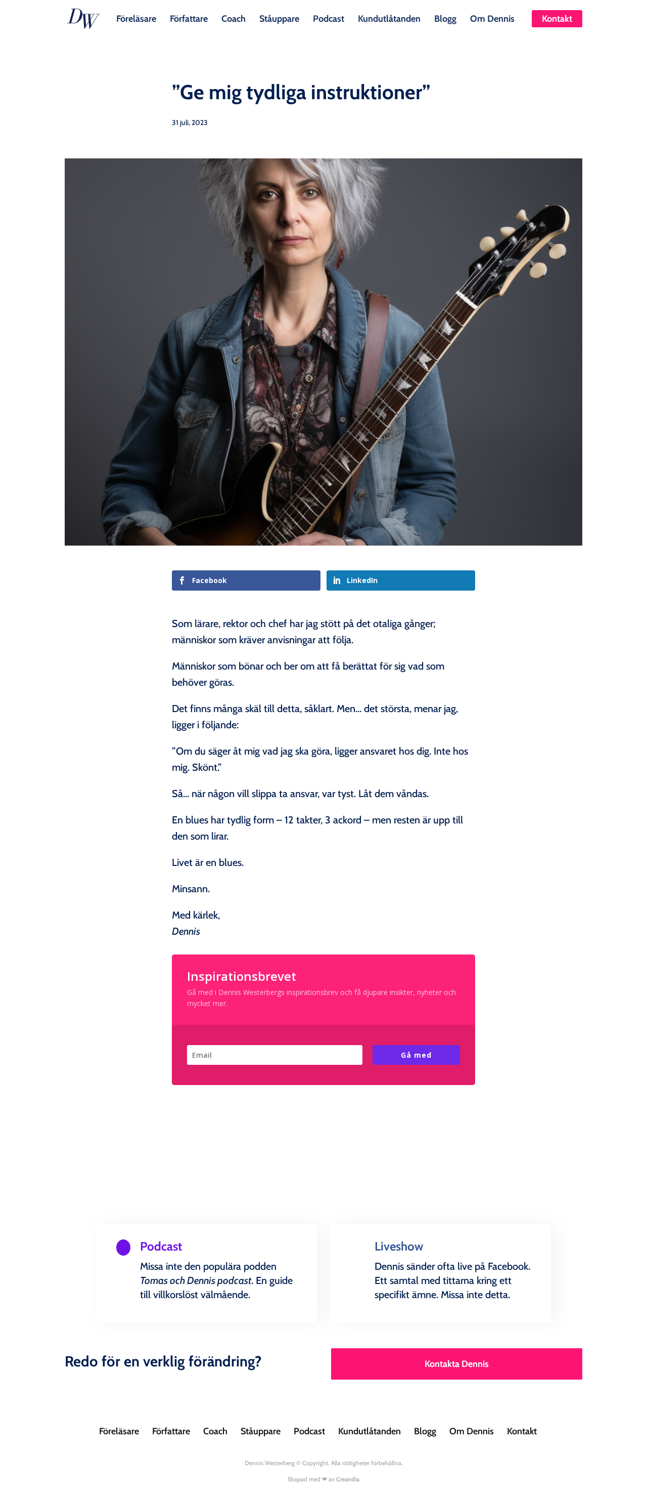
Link (138, 1320)
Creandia (347, 1479)
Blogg (445, 17)
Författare (189, 17)
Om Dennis (492, 17)
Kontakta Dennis (457, 1363)
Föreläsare (136, 17)
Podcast (328, 17)
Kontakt (557, 18)
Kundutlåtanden (389, 17)
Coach (233, 17)
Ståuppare (279, 17)
